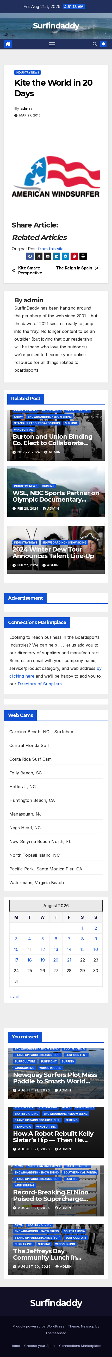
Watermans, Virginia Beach (36, 882)
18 (29, 960)
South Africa (74, 1048)
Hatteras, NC (22, 786)
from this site (51, 248)
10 (16, 949)
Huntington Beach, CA (32, 800)
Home (15, 1346)
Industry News (27, 72)
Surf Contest (76, 1055)
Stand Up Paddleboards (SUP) (37, 423)
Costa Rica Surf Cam (30, 759)
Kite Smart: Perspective (30, 270)
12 (43, 949)
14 (69, 949)
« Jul (14, 996)
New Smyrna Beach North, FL (40, 841)
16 (96, 949)
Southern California (80, 1172)
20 (55, 960)
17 (16, 960)
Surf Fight (48, 1061)
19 (42, 960)
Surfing (71, 423)
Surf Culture (25, 1061)
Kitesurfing (51, 410)
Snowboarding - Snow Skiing (50, 416)
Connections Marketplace (80, 1346)
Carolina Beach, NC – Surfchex (41, 731)
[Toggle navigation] (52, 44)
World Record (50, 1067)
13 (56, 949)
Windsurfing (24, 429)
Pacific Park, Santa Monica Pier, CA (45, 868)
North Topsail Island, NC (34, 855)
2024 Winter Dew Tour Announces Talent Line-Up (53, 553)
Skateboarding (78, 410)
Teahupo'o (23, 1126)
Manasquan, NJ (25, 814)
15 (82, 949)
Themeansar (55, 1333)
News (66, 1107)
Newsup (87, 1326)
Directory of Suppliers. (40, 683)
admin (26, 108)
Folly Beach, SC (25, 772)
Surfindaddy (56, 26)
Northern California (44, 1166)
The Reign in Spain (74, 268)
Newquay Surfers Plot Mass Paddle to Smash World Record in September (55, 1081)
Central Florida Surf (29, 745)
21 (69, 960)
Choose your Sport (39, 1346)
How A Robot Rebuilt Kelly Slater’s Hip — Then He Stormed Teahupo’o (53, 1140)
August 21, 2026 (34, 1090)
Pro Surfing (84, 1107)
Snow (18, 416)
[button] (95, 44)
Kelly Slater (24, 1107)
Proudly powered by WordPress (39, 1326)
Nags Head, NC (25, 827)
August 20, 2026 (35, 1266)
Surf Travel (24, 1244)
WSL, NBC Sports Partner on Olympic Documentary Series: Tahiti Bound (56, 499)
